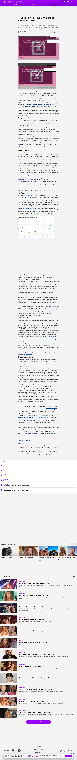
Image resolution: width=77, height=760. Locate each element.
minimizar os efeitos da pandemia (30, 433)
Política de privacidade (38, 749)
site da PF (28, 175)
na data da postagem (37, 199)
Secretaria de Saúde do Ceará (40, 179)
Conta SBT (66, 1)
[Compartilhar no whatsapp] (51, 32)
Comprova (20, 14)
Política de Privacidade (33, 756)
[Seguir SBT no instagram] (61, 751)
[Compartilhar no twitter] (58, 32)
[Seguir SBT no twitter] (68, 751)
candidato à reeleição (26, 354)
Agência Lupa (38, 394)
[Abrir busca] (59, 1)
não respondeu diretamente (28, 294)
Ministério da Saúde (25, 179)
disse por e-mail (53, 306)
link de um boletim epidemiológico (45, 295)
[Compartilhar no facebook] (54, 32)
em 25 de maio (28, 197)
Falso (19, 144)
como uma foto (50, 390)
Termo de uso (38, 752)
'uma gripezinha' (27, 413)
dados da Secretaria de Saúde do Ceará (30, 208)
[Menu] (72, 1)
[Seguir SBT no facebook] (57, 751)
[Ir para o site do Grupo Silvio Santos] (10, 750)
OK (68, 756)
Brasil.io (24, 181)
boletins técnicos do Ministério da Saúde (29, 195)
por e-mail (41, 334)
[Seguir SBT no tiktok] (65, 751)
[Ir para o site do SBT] (19, 750)
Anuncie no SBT (38, 746)
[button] (9, 554)
